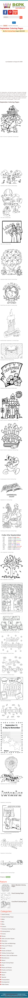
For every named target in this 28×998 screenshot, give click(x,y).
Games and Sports (6, 950)
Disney (3, 936)
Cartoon (4, 926)
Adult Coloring (5, 914)
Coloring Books (6, 931)
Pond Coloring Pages (18, 893)
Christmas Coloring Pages (8, 929)
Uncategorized (5, 982)
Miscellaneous (5, 957)
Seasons (5, 25)
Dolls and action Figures (8, 938)
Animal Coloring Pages (8, 916)
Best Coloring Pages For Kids (11, 994)
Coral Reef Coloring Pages (19, 901)
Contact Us (21, 996)
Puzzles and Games (7, 970)
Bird (3, 921)
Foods (3, 948)
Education (4, 941)
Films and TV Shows (7, 945)
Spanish (4, 977)
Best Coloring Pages (10, 31)
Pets (3, 965)
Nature (3, 960)
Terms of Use (15, 996)
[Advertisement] (14, 47)
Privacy (6, 996)
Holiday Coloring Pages (8, 953)
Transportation (5, 979)
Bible (3, 919)
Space (3, 974)
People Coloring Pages (8, 962)
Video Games (5, 984)
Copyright (10, 996)
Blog (3, 924)
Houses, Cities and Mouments (9, 955)
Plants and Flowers (7, 967)
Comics (4, 933)
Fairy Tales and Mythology (8, 943)
